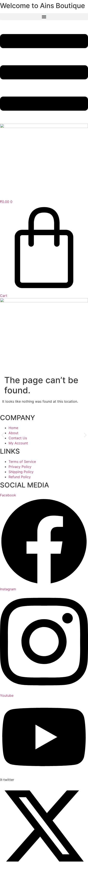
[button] (2, 435)
